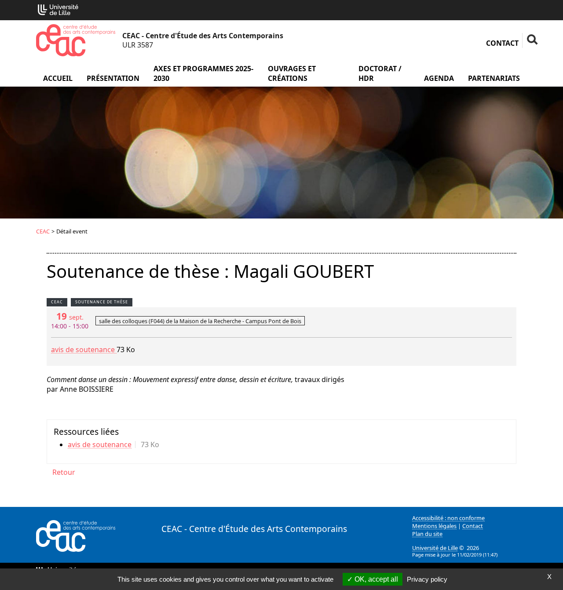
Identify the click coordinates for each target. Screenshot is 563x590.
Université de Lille (435, 548)
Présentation (113, 78)
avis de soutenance (84, 349)
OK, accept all (375, 579)
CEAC (43, 231)
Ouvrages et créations (292, 73)
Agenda (439, 78)
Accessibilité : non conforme (448, 518)
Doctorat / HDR (380, 73)
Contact (502, 43)
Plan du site (427, 534)
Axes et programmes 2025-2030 (203, 73)
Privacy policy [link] (427, 579)
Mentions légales (434, 526)
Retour (63, 472)
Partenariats (494, 78)
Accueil (58, 78)
